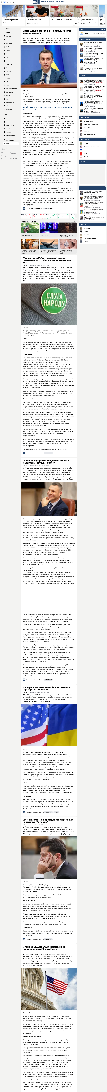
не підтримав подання (58, 190)
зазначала (35, 142)
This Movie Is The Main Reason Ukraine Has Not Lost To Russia (66, 235)
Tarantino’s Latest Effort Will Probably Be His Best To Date (29, 252)
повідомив (32, 182)
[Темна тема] (7, 2)
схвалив (36, 802)
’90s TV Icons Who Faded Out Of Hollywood (29, 234)
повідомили (69, 198)
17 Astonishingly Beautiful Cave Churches (48, 234)
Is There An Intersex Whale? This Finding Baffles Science (48, 251)
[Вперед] (104, 15)
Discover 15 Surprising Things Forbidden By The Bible (66, 252)
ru (105, 2)
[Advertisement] (92, 174)
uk (102, 2)
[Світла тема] (1, 2)
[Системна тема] (4, 2)
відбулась (69, 931)
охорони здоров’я (31, 166)
